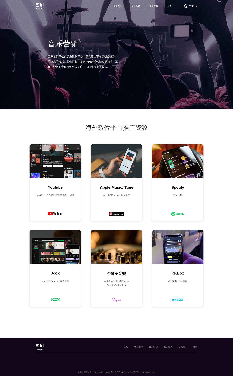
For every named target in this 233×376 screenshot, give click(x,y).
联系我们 (182, 347)
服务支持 (153, 6)
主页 (126, 347)
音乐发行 (117, 6)
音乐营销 (135, 6)
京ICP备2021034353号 (103, 372)
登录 (169, 6)
